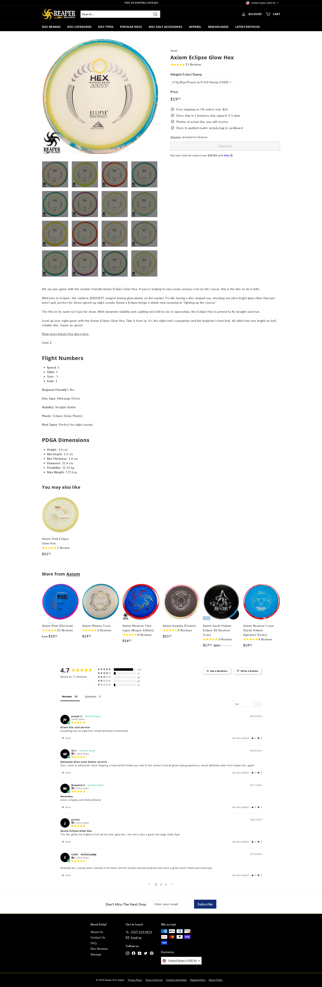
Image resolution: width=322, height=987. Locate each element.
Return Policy (216, 980)
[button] (254, 738)
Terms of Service (154, 980)
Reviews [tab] (67, 696)
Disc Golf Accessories (165, 27)
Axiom (73, 574)
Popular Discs (131, 27)
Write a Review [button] (249, 670)
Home (173, 50)
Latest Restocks (247, 27)
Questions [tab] (91, 696)
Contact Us (98, 937)
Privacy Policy (135, 980)
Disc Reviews (99, 948)
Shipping (175, 136)
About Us (97, 932)
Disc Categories (79, 27)
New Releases (218, 27)
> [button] (172, 884)
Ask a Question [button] (218, 670)
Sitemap (96, 954)
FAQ (94, 943)
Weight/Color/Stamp (186, 74)
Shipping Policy (197, 980)
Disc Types (105, 27)
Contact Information (176, 980)
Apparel (195, 27)
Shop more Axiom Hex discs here (65, 334)
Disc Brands (51, 27)
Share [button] (68, 738)
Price (174, 92)
